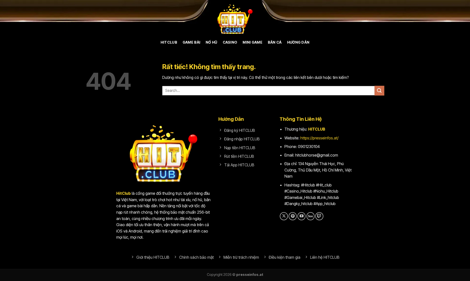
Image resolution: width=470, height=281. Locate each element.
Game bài (191, 42)
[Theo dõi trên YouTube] (301, 216)
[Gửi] (379, 90)
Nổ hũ (211, 42)
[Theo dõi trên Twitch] (319, 216)
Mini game (252, 42)
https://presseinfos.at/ (319, 137)
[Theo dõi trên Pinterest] (293, 216)
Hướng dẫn (298, 42)
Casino (230, 42)
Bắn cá (275, 42)
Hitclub (169, 42)
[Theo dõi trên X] (284, 216)
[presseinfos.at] (235, 18)
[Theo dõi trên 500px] (310, 216)
